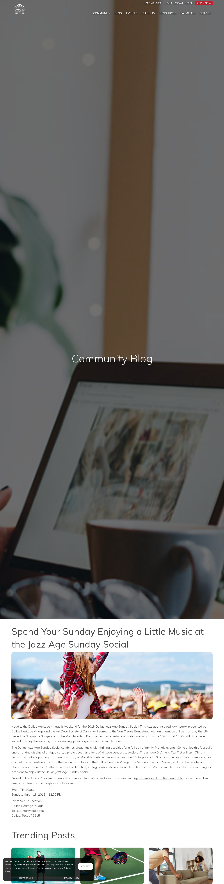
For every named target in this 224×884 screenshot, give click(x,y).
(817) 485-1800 (153, 3)
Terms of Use (26, 877)
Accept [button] (85, 866)
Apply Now (204, 3)
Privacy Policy (71, 877)
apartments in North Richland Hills (158, 778)
